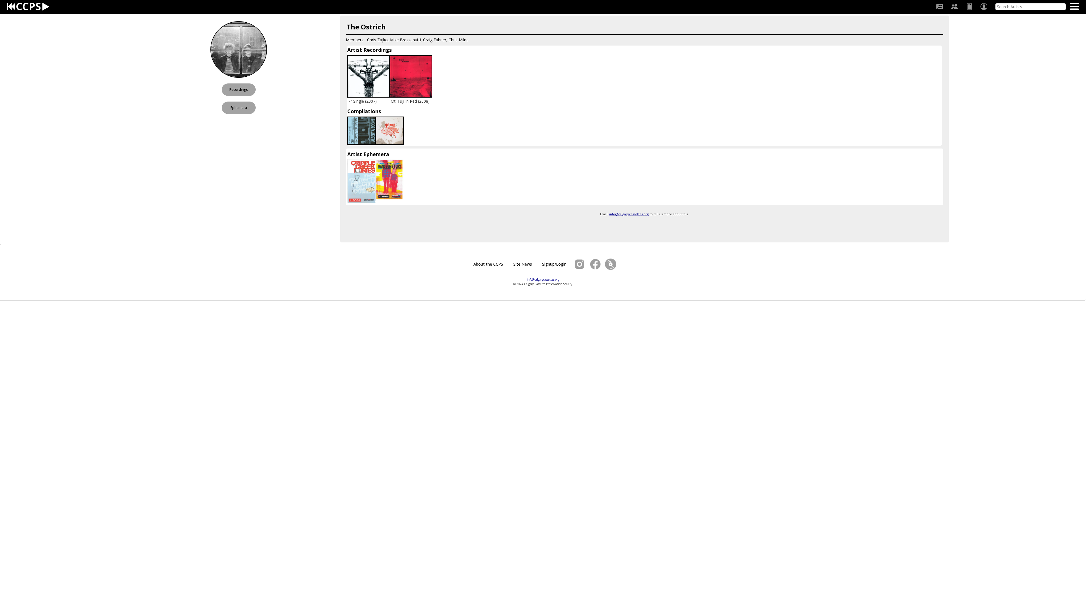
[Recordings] (939, 6)
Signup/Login (554, 264)
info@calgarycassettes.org (629, 214)
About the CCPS (488, 264)
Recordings (238, 89)
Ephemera (238, 107)
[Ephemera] (969, 6)
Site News (522, 264)
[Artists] (954, 6)
